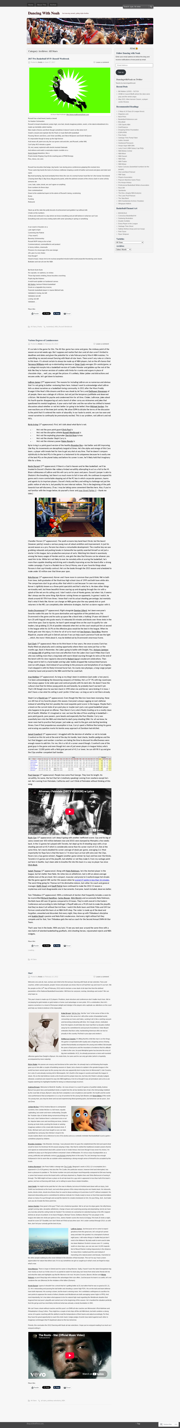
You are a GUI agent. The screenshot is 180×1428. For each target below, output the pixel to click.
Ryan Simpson (123, 234)
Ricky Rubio (32, 1064)
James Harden (33, 1206)
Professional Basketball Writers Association (133, 185)
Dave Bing (96, 632)
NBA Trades (122, 161)
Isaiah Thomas (34, 871)
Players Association (125, 177)
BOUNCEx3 (122, 213)
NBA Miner (122, 154)
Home (30, 5)
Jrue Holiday (33, 677)
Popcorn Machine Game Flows (129, 180)
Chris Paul (66, 430)
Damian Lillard (80, 611)
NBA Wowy (122, 164)
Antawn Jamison (101, 650)
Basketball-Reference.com (127, 119)
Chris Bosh (32, 865)
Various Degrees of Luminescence (43, 340)
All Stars (34, 327)
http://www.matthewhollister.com (77, 115)
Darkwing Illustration (125, 218)
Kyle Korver (33, 577)
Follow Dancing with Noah (128, 53)
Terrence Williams (36, 364)
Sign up (121, 72)
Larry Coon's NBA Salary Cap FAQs (131, 148)
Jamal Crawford (35, 734)
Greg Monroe (33, 1269)
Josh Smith (32, 1186)
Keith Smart (42, 886)
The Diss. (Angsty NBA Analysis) (129, 193)
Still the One (76, 1013)
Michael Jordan (97, 407)
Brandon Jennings (35, 1144)
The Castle (68, 1167)
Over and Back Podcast (126, 172)
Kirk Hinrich (76, 898)
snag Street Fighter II (87, 491)
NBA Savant (122, 156)
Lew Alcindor (61, 1156)
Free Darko (122, 135)
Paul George (33, 775)
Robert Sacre (73, 659)
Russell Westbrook (65, 327)
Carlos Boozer (64, 898)
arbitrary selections (54, 1401)
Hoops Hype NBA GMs (126, 146)
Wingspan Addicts (124, 204)
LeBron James (34, 382)
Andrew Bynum (34, 1087)
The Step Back (123, 198)
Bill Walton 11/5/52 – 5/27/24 (128, 91)
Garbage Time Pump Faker (128, 138)
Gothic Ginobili (123, 140)
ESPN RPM (122, 132)
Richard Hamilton (49, 898)
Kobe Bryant (66, 1013)
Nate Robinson (72, 871)
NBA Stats (121, 159)
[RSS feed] (133, 48)
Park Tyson (122, 231)
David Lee (43, 698)
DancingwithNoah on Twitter (129, 79)
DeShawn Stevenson (98, 391)
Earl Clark (32, 644)
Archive (53, 5)
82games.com (123, 114)
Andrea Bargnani (34, 1167)
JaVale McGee (33, 1107)
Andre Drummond (36, 611)
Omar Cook (80, 364)
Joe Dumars (85, 632)
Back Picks (122, 117)
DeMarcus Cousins (68, 1039)
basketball (50, 327)
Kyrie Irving (33, 425)
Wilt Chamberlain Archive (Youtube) (131, 201)
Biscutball (121, 122)
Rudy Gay (32, 838)
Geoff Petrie (57, 886)
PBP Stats (121, 175)
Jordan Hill (36, 653)
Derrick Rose (71, 436)
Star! (30, 972)
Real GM (121, 188)
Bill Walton (32, 284)
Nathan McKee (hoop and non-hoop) (131, 229)
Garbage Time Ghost (125, 226)
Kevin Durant (32, 153)
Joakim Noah (37, 916)
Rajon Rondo (67, 441)
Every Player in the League (128, 224)
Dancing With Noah (44, 13)
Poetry (39, 327)
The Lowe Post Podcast (126, 196)
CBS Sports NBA (124, 125)
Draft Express (123, 127)
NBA (56, 327)
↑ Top (138, 1424)
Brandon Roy (77, 445)
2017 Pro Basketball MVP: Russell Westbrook (48, 58)
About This (41, 5)
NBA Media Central (125, 151)
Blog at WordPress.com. (35, 1423)
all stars (44, 1401)
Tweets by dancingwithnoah (126, 83)
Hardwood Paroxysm (125, 143)
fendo (40, 62)
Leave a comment (102, 62)
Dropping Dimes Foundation (128, 130)
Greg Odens (97, 1096)
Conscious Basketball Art (127, 216)
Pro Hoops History (124, 182)
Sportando (122, 190)
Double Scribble (124, 221)
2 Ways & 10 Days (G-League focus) (131, 111)
